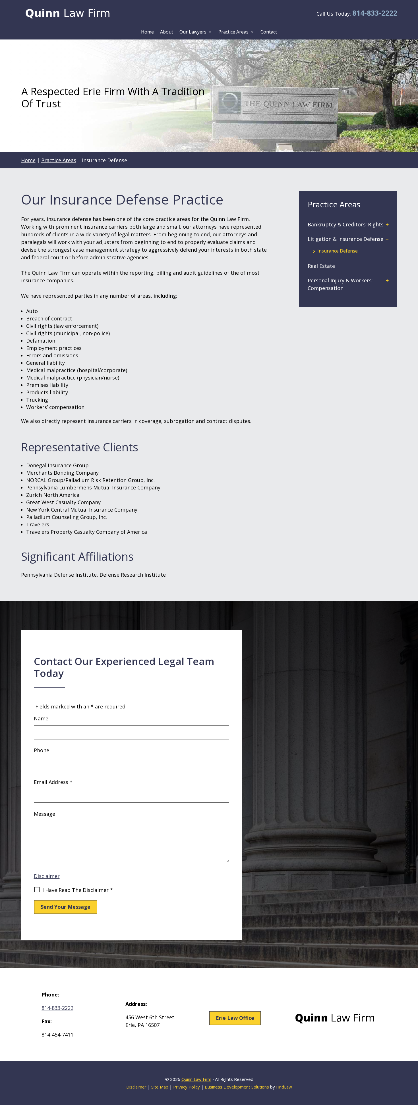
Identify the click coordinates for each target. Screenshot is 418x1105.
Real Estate (321, 265)
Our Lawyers (192, 32)
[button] (412, 1063)
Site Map (159, 1087)
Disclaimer (47, 876)
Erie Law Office (235, 1017)
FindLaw (284, 1087)
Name (41, 718)
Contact (268, 32)
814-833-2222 (374, 13)
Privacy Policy (186, 1087)
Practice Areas (233, 32)
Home (147, 32)
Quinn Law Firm (196, 1079)
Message (44, 813)
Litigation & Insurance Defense (345, 238)
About (166, 32)
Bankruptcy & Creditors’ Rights (346, 224)
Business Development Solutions (237, 1087)
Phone (41, 750)
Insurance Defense (337, 251)
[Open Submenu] (387, 224)
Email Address (53, 782)
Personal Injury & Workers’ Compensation (340, 284)
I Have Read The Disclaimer (77, 890)
